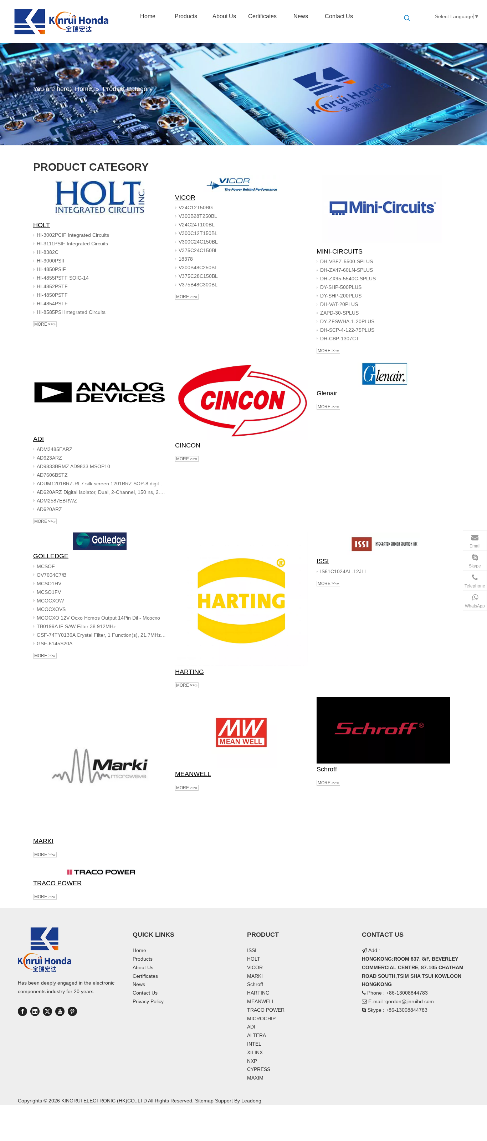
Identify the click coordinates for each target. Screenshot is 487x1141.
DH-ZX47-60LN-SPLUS (346, 270)
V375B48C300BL (198, 284)
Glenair (327, 393)
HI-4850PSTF (52, 295)
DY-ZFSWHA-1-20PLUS (347, 321)
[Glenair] (383, 374)
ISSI (323, 561)
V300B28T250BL (198, 216)
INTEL (254, 1044)
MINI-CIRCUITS (340, 251)
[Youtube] (60, 1011)
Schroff (327, 769)
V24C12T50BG (196, 207)
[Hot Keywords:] (407, 18)
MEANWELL (193, 773)
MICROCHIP (261, 1018)
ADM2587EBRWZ (57, 501)
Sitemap (204, 1101)
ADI (38, 438)
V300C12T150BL (198, 233)
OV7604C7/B (51, 575)
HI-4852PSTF (52, 286)
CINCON (187, 445)
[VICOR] (241, 183)
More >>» (45, 324)
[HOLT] (99, 197)
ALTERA (256, 1035)
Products (143, 959)
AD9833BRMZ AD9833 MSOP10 (73, 466)
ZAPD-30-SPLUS (339, 313)
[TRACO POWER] (99, 871)
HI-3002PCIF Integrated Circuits (73, 235)
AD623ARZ (49, 458)
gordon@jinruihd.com (409, 1001)
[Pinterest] (72, 1011)
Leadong (251, 1101)
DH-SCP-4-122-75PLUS (347, 330)
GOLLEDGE (50, 556)
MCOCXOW (50, 601)
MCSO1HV (49, 583)
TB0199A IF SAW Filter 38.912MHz (76, 626)
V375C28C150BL (198, 276)
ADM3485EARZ (54, 449)
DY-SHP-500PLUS (341, 287)
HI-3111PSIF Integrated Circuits (72, 243)
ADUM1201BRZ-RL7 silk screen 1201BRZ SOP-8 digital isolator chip (101, 483)
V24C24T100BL (197, 224)
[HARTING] (241, 599)
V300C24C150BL (198, 242)
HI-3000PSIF (51, 261)
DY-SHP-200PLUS (341, 296)
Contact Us (145, 993)
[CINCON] (241, 401)
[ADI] (99, 397)
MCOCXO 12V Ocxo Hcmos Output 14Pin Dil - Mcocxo (98, 618)
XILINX (255, 1052)
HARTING (189, 671)
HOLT (41, 225)
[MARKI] (99, 766)
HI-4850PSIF (51, 269)
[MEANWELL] (241, 732)
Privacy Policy (148, 1001)
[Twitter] (47, 1011)
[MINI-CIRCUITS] (383, 210)
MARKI (43, 841)
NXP (252, 1061)
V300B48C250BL (198, 267)
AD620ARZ (49, 509)
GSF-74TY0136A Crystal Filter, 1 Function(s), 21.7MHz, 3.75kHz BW (101, 635)
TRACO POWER (57, 883)
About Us (143, 967)
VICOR (185, 197)
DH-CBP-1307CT (339, 338)
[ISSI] (383, 543)
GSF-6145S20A (54, 643)
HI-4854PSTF (52, 303)
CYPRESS (258, 1069)
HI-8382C (47, 252)
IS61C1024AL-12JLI (343, 571)
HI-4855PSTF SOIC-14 (63, 278)
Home (139, 950)
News (139, 984)
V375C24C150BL (198, 250)
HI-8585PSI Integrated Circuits (71, 312)
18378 (186, 259)
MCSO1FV (49, 592)
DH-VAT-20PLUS (339, 304)
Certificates (145, 976)
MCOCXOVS (51, 609)
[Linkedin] (35, 1011)
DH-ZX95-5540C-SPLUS (348, 278)
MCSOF (46, 566)
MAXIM (255, 1078)
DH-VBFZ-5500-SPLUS (346, 261)
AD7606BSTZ (52, 475)
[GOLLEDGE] (99, 541)
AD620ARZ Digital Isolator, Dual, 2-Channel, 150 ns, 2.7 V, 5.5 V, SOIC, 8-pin (101, 492)
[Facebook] (22, 1011)
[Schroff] (383, 730)
